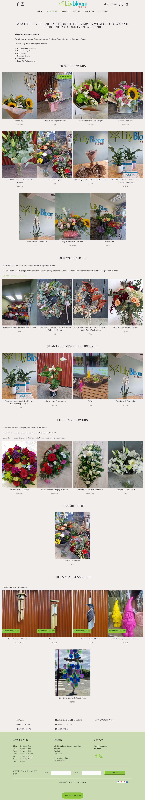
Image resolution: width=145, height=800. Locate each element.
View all (20, 720)
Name (46, 772)
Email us (97, 748)
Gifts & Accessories (104, 720)
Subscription (61, 729)
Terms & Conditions (62, 758)
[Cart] (128, 4)
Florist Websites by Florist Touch (72, 782)
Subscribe (114, 772)
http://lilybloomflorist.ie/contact (14, 276)
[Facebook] (18, 4)
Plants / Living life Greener (68, 720)
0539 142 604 (111, 4)
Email (76, 772)
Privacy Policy (59, 761)
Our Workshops (23, 729)
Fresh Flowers (23, 724)
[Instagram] (22, 4)
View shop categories (72, 795)
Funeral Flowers (63, 724)
